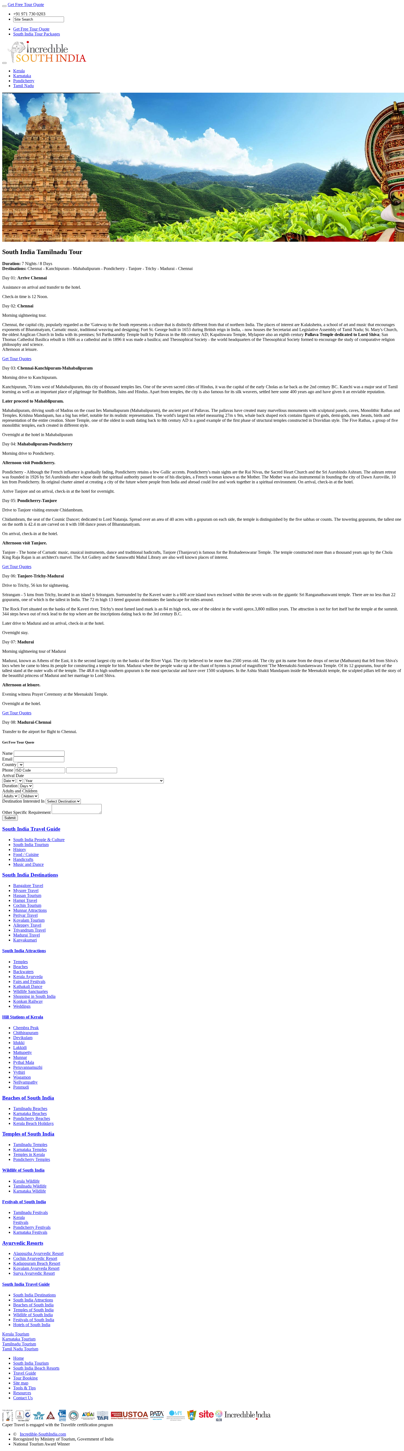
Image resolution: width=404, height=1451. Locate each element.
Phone (7, 770)
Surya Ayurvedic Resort (34, 1273)
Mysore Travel (25, 890)
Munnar (20, 1057)
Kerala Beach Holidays (33, 1123)
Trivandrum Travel (29, 930)
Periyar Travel (25, 915)
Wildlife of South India (23, 1170)
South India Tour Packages (36, 34)
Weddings (22, 1006)
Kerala (19, 70)
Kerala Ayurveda (28, 976)
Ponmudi (21, 1087)
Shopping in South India (34, 996)
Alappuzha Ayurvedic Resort (38, 1253)
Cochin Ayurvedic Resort (35, 1258)
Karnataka (22, 75)
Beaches (20, 966)
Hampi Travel (25, 900)
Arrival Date (13, 775)
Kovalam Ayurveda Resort (36, 1268)
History (19, 849)
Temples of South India (28, 1134)
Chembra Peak (26, 1027)
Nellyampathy (25, 1082)
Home (18, 1358)
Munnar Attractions (30, 910)
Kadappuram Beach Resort (36, 1263)
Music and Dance (28, 864)
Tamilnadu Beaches (30, 1108)
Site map (20, 1383)
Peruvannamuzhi (27, 1067)
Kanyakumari (25, 940)
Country (9, 764)
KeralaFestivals (20, 1220)
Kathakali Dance (27, 986)
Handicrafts (23, 859)
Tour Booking (25, 1378)
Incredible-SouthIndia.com (43, 1434)
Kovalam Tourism (29, 920)
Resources (22, 1393)
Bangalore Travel (28, 885)
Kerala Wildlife (26, 1181)
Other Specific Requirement (26, 812)
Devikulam (22, 1037)
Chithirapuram (25, 1032)
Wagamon (22, 1077)
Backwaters (23, 971)
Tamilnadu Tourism (19, 1344)
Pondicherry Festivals (32, 1227)
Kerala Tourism (15, 1334)
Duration (10, 785)
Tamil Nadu (23, 85)
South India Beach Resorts (36, 1368)
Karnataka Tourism (18, 1339)
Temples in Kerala (29, 1154)
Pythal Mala (23, 1062)
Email (7, 759)
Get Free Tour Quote (26, 4)
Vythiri (19, 1072)
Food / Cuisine (26, 854)
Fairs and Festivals (29, 981)
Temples (20, 961)
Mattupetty (22, 1052)
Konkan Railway (28, 1001)
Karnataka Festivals (30, 1232)
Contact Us (23, 1397)
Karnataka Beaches (30, 1113)
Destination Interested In (23, 801)
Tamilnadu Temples (30, 1144)
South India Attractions (24, 950)
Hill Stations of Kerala (22, 1017)
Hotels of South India (31, 1324)
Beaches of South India (28, 1098)
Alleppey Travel (27, 925)
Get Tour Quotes (16, 358)
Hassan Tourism (27, 895)
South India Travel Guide (31, 829)
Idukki (18, 1042)
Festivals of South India (24, 1201)
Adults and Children (19, 791)
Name (7, 753)
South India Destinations (30, 875)
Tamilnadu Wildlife (29, 1186)
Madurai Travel (26, 935)
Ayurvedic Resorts (22, 1243)
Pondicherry (23, 80)
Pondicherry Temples (31, 1159)
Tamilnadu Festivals (30, 1212)
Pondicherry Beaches (31, 1118)
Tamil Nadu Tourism (20, 1349)
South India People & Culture (39, 839)
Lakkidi (20, 1047)
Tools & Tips (24, 1388)
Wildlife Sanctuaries (30, 991)
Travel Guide (24, 1373)
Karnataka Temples (30, 1149)
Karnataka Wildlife (29, 1191)
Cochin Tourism (27, 905)
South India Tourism (31, 844)
